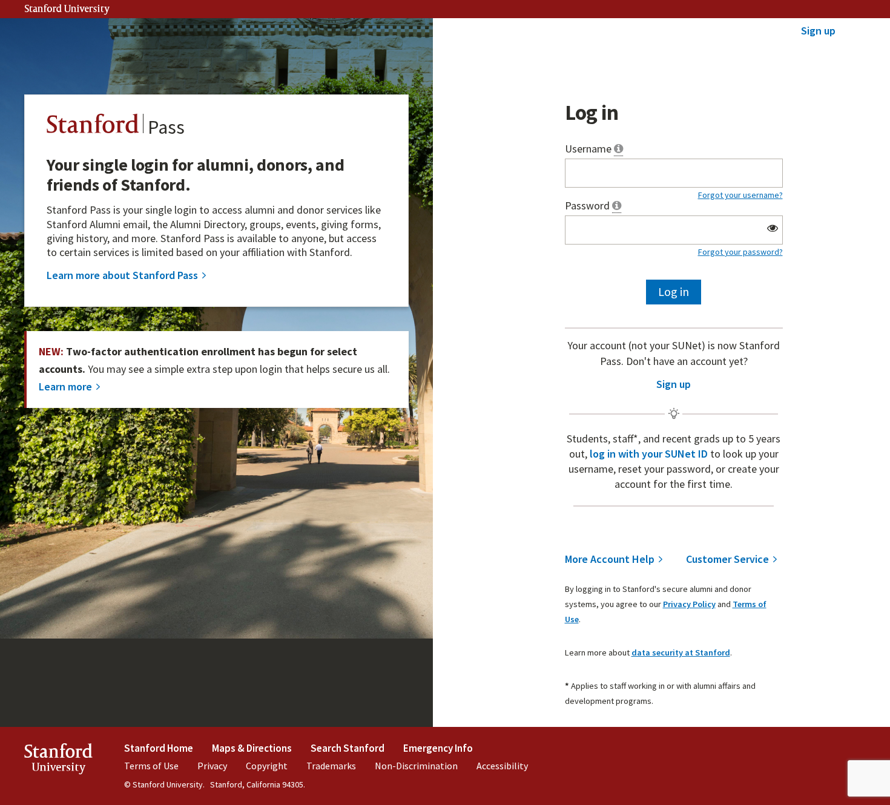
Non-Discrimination (416, 766)
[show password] (772, 228)
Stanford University (67, 9)
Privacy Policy (689, 604)
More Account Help (609, 559)
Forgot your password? (740, 252)
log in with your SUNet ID (650, 454)
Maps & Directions (252, 748)
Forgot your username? (740, 195)
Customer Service (727, 559)
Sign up (818, 31)
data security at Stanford (680, 652)
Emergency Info (438, 748)
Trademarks (331, 766)
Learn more (65, 386)
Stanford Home (158, 748)
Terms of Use (151, 766)
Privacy (212, 766)
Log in (673, 291)
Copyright (267, 766)
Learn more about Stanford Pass (122, 275)
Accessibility (502, 766)
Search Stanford (347, 748)
